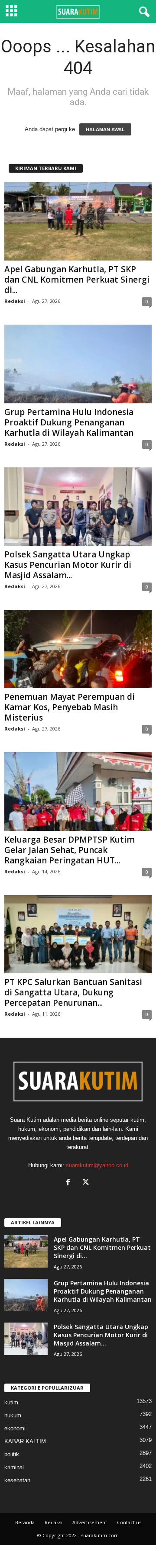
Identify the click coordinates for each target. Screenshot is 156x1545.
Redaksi (14, 301)
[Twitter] (87, 1183)
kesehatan (17, 1480)
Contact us (129, 1522)
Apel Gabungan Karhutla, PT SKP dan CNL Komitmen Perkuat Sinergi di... (77, 280)
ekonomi (15, 1428)
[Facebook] (70, 1183)
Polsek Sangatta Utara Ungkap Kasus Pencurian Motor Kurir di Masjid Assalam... (67, 565)
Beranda (25, 1522)
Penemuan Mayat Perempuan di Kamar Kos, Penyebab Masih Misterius (69, 707)
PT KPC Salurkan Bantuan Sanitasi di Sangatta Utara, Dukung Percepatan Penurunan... (73, 992)
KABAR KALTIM (25, 1441)
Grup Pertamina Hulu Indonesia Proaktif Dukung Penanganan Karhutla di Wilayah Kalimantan (68, 422)
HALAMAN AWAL (105, 129)
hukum (12, 1415)
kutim (11, 1402)
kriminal (14, 1467)
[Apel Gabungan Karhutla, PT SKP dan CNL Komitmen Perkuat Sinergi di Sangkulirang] (78, 221)
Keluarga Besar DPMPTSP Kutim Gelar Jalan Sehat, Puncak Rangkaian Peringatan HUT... (69, 850)
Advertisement (89, 1522)
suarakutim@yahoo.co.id (97, 1165)
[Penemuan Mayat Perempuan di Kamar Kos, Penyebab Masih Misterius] (78, 649)
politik (11, 1454)
